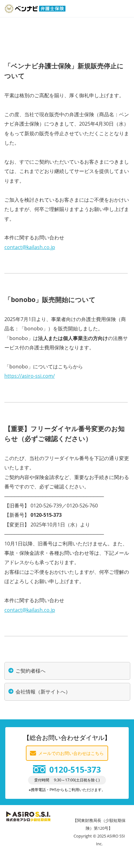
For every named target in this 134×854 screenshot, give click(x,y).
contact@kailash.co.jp (29, 247)
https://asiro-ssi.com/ (29, 375)
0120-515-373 (75, 769)
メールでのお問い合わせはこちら (71, 753)
